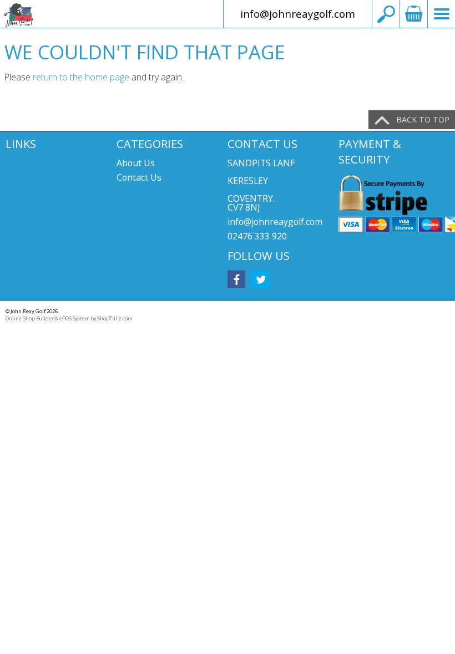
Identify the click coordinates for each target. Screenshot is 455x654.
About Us (136, 163)
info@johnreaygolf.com (297, 14)
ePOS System (74, 318)
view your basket (413, 14)
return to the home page (81, 77)
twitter (261, 279)
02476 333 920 (257, 236)
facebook (236, 279)
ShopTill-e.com (114, 318)
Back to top (422, 119)
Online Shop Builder (30, 318)
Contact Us (139, 177)
